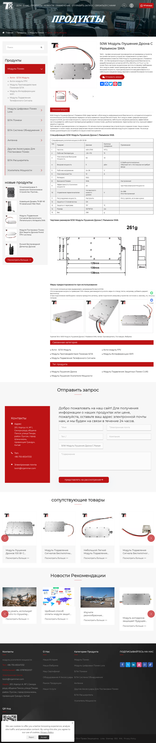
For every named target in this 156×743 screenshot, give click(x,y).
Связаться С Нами (105, 5)
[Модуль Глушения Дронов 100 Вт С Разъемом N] (19, 529)
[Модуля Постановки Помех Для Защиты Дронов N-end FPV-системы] (11, 230)
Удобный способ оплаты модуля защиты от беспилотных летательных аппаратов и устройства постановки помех (58, 613)
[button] (5, 538)
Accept (44, 737)
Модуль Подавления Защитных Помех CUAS (125, 372)
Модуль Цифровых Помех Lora (22, 110)
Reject (31, 737)
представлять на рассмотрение (84, 479)
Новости (49, 5)
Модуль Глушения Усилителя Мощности (72, 376)
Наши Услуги (49, 689)
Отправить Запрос (82, 5)
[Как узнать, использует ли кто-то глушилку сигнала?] (19, 596)
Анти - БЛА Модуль (57, 33)
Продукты (37, 5)
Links (102, 739)
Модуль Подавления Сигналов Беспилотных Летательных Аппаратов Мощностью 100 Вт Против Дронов (58, 552)
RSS (116, 739)
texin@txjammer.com (25, 468)
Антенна (12, 140)
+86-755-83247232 (23, 457)
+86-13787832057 (24, 670)
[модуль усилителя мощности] (7, 5)
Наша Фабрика (50, 665)
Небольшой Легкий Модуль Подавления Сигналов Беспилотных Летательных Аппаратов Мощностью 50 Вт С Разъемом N (97, 552)
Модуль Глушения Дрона (64, 372)
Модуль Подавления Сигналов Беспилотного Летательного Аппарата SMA (32, 218)
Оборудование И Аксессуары (58, 677)
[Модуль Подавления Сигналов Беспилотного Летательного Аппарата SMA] (11, 216)
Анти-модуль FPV (18, 81)
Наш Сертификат (51, 671)
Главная (10, 33)
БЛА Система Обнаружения (23, 130)
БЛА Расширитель (18, 160)
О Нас (26, 5)
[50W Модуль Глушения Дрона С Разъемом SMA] (60, 96)
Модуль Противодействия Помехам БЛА (23, 86)
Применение (63, 5)
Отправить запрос (113, 77)
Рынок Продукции (52, 683)
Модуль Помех (36, 33)
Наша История (50, 660)
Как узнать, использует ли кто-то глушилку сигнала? (19, 613)
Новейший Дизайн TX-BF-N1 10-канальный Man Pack (32, 202)
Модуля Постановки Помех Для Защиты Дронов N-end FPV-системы (32, 232)
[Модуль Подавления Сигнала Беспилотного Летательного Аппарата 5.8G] (136, 529)
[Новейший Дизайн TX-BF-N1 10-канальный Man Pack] (11, 202)
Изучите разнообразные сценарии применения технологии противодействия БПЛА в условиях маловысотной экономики (97, 614)
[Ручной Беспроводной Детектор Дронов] (11, 244)
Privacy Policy (130, 739)
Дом (19, 5)
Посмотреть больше (18, 260)
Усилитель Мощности (20, 170)
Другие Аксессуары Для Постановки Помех (21, 150)
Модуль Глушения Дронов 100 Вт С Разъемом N (16, 552)
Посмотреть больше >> (17, 558)
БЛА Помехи (15, 120)
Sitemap (109, 739)
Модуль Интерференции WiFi (22, 92)
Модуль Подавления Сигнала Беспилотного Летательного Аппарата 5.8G (136, 552)
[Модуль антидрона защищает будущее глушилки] (136, 600)
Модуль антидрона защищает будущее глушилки (134, 620)
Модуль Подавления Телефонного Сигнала (21, 99)
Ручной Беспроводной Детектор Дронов (30, 245)
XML (121, 739)
